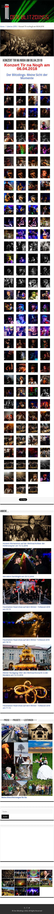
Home (2, 26)
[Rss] (25, 907)
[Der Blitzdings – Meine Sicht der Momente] (27, 11)
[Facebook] (27, 907)
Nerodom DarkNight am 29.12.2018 (18, 576)
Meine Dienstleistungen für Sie (14, 797)
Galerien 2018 (12, 26)
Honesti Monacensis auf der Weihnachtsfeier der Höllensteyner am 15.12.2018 (24, 544)
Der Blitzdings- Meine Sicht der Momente (27, 76)
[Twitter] (29, 907)
